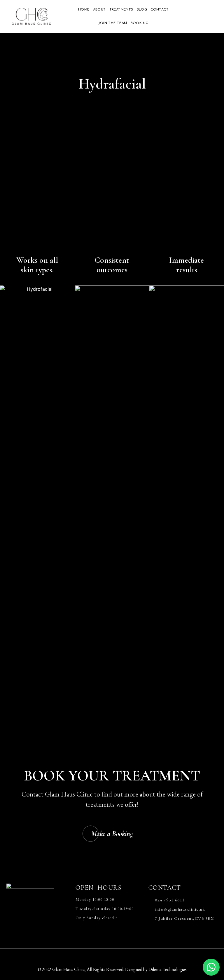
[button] (112, 834)
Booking (139, 23)
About (99, 9)
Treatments (121, 9)
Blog (142, 9)
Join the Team (112, 23)
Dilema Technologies (167, 969)
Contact (159, 9)
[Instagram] (122, 955)
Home (84, 9)
